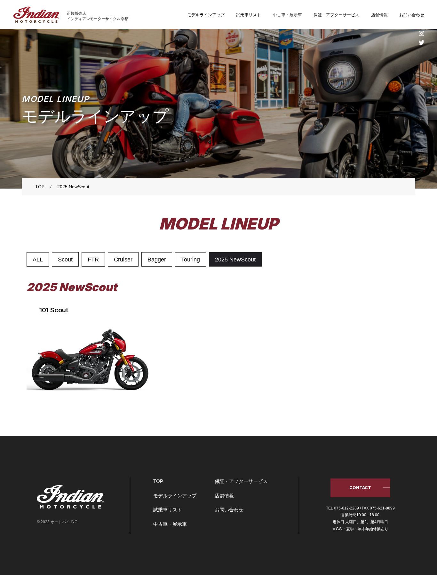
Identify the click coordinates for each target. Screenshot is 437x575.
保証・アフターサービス (336, 14)
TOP (158, 481)
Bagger (156, 259)
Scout (65, 259)
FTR (93, 259)
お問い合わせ (411, 14)
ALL (38, 259)
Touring (190, 259)
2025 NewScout (235, 259)
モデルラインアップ (206, 14)
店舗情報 (379, 14)
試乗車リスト (248, 14)
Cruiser (123, 259)
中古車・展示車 (287, 14)
